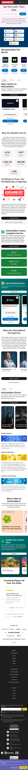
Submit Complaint (14, 671)
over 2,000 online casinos (13, 445)
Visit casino (9, 121)
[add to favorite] (17, 101)
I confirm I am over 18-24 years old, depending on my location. (13, 712)
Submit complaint (14, 246)
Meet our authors (14, 378)
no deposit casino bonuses (19, 469)
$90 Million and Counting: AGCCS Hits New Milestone (11, 528)
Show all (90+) (14, 95)
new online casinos (18, 90)
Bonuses (14, 658)
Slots (14, 655)
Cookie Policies (14, 719)
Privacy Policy (14, 677)
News (14, 663)
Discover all (14, 291)
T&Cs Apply (5, 73)
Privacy (7, 719)
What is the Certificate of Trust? (14, 222)
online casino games (13, 464)
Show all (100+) (14, 402)
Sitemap (14, 698)
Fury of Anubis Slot (7, 570)
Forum (14, 661)
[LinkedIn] (15, 369)
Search (22, 14)
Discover (14, 553)
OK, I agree (23, 767)
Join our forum (11, 489)
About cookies (14, 767)
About (14, 690)
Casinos (14, 650)
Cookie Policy (14, 679)
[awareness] (9, 753)
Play (5, 70)
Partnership (14, 687)
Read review (5, 67)
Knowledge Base (14, 669)
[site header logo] (7, 2)
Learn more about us (13, 382)
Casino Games (14, 653)
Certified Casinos (14, 218)
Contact (14, 693)
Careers (14, 695)
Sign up (24, 709)
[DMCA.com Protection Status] (14, 757)
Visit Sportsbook (9, 319)
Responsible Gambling (14, 682)
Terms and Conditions (14, 674)
